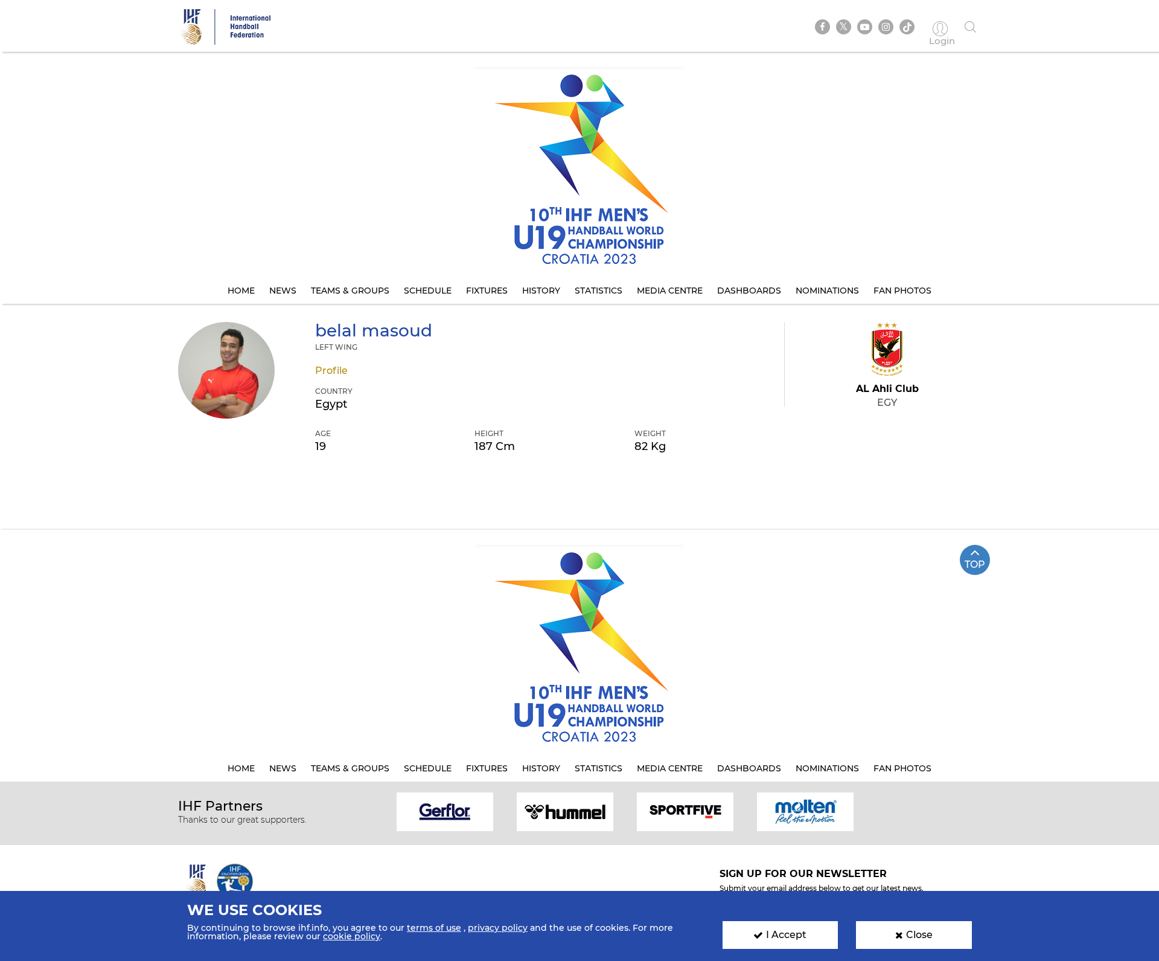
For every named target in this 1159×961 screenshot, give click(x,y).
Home (241, 290)
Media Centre (670, 290)
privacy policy (498, 927)
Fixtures (487, 290)
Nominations (827, 290)
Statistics (598, 290)
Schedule (428, 290)
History (541, 290)
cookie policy (351, 936)
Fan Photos (902, 290)
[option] (445, 811)
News (282, 290)
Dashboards (749, 290)
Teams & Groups (350, 290)
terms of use (434, 927)
